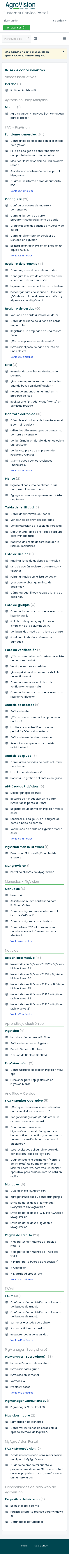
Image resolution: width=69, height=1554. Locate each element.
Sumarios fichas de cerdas (27, 1328)
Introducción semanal (24, 1375)
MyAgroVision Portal (21, 1441)
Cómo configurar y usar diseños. (31, 921)
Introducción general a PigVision (31, 1037)
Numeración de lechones (26, 1422)
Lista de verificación (22, 650)
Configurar (16, 199)
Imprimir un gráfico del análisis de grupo (36, 778)
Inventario (16, 895)
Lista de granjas (19, 605)
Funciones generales (24, 134)
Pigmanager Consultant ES (27, 1401)
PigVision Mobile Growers (26, 847)
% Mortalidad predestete (26, 1274)
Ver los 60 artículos (21, 357)
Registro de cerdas (22, 308)
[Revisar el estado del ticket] (35, 38)
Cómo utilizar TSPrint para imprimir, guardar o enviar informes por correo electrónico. (34, 931)
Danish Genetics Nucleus (26, 1049)
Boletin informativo (22, 958)
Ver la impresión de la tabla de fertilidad (36, 526)
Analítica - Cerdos (20, 1093)
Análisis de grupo (20, 756)
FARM (9, 1288)
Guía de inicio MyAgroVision (28, 1191)
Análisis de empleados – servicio (31, 737)
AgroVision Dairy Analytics (26, 100)
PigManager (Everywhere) (26, 1349)
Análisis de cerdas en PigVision (29, 1043)
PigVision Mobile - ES (23, 90)
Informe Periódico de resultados (31, 1363)
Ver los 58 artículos (21, 1392)
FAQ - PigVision (17, 127)
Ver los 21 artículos (21, 255)
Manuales (14, 889)
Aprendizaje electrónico (24, 1023)
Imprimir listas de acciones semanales (35, 560)
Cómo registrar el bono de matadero (34, 270)
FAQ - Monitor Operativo (26, 1100)
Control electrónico (22, 414)
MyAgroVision (17, 866)
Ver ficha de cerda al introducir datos (34, 315)
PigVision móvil (18, 1063)
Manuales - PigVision (22, 881)
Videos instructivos (20, 77)
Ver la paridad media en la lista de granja (36, 631)
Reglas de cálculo (21, 1235)
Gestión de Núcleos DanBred (28, 1055)
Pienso (12, 478)
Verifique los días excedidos (28, 666)
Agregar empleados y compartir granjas (36, 1197)
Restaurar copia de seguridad (29, 1334)
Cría (10, 365)
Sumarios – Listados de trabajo (30, 1322)
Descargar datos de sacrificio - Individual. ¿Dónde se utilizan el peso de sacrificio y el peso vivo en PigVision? (37, 296)
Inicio (24, 1545)
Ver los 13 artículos (21, 1014)
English (39, 55)
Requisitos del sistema (24, 1499)
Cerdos (12, 84)
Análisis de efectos (21, 705)
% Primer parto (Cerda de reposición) (34, 1262)
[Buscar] (28, 38)
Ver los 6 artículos (21, 941)
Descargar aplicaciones (25, 793)
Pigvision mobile (19, 1415)
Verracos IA (17, 1381)
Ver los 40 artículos (21, 1340)
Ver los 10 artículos (21, 470)
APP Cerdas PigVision (24, 786)
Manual (12, 107)
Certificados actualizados (26, 1522)
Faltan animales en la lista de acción (33, 576)
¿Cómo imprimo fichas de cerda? (32, 341)
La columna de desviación (27, 772)
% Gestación (18, 1268)
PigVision (14, 1031)
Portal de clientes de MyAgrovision (32, 872)
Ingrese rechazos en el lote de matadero (36, 286)
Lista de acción (18, 554)
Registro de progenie (23, 264)
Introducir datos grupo (24, 1369)
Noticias (11, 950)
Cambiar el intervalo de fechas (30, 514)
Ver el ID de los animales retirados (32, 520)
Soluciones (41, 1545)
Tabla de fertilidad (21, 507)
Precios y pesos (20, 1387)
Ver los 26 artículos (21, 1279)
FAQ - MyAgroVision (22, 1448)
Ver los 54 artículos (21, 191)
